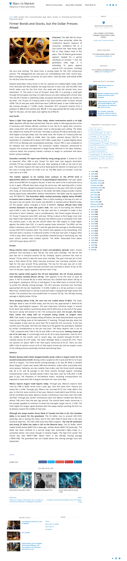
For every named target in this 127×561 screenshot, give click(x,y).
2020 (93, 214)
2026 (93, 171)
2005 (93, 250)
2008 (93, 243)
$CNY (110, 158)
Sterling (107, 144)
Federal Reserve (95, 140)
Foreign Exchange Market (97, 151)
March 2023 (94, 202)
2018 (93, 219)
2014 (93, 228)
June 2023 (94, 195)
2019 (93, 217)
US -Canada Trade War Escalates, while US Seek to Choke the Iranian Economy (107, 113)
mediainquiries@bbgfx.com (103, 56)
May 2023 (93, 197)
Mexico (49, 17)
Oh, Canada (26, 532)
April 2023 (94, 199)
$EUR (108, 133)
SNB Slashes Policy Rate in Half (19, 490)
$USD (15, 17)
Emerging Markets (95, 144)
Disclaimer (48, 529)
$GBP (105, 140)
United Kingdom (95, 154)
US (60, 17)
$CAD (92, 147)
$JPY (107, 136)
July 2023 (93, 192)
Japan (44, 17)
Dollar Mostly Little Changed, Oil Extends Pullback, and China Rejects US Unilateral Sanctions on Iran (108, 104)
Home (11, 17)
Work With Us (90, 5)
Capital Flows (94, 158)
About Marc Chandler (74, 5)
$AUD (114, 144)
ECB (101, 136)
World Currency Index (54, 5)
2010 (93, 238)
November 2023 (96, 183)
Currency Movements (96, 133)
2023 (93, 178)
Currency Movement (36, 17)
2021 (93, 212)
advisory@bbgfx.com (106, 72)
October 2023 (95, 185)
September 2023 (96, 188)
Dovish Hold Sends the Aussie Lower (68, 491)
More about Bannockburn (104, 40)
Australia (21, 17)
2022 (93, 210)
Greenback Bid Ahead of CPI (43, 490)
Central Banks (101, 147)
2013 (93, 231)
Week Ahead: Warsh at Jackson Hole (105, 86)
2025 (93, 174)
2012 (93, 233)
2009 (93, 240)
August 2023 (94, 190)
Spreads (55, 17)
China (26, 17)
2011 (93, 235)
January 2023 (95, 206)
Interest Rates (107, 154)
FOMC (103, 158)
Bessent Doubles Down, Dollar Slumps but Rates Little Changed (108, 95)
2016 (93, 224)
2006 (93, 247)
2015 (93, 226)
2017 (93, 221)
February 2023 (95, 204)
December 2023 (95, 180)
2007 (93, 245)
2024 (93, 176)
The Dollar (93, 136)
